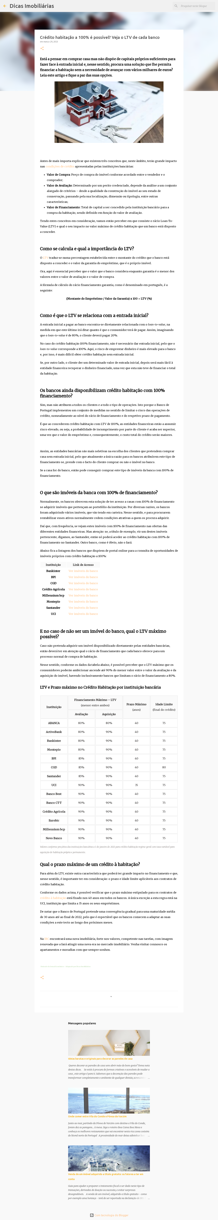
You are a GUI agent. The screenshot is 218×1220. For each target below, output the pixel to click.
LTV (45, 257)
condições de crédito (60, 166)
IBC (46, 939)
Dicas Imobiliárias (32, 6)
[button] (42, 48)
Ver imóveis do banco (83, 571)
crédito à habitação (53, 898)
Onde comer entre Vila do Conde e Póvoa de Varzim (97, 1116)
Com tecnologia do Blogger (111, 1215)
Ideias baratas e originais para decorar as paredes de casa (100, 1058)
